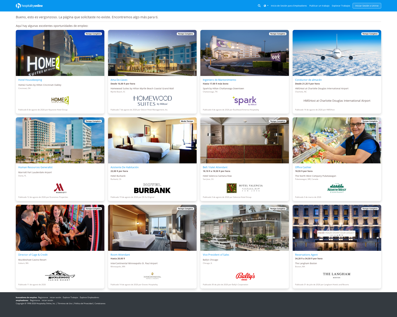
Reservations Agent (306, 254)
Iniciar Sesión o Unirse (367, 5)
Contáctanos (100, 303)
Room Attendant (120, 254)
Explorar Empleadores (89, 297)
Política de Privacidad (83, 303)
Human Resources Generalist (35, 167)
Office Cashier (303, 167)
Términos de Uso (65, 303)
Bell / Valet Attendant (215, 167)
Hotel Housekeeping (30, 80)
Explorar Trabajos (341, 5)
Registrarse (43, 297)
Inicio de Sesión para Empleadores (289, 5)
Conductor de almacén (308, 80)
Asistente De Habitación (125, 167)
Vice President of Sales (216, 254)
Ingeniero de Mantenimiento (219, 80)
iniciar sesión (55, 297)
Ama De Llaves (119, 80)
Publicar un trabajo (319, 5)
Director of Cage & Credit (33, 254)
